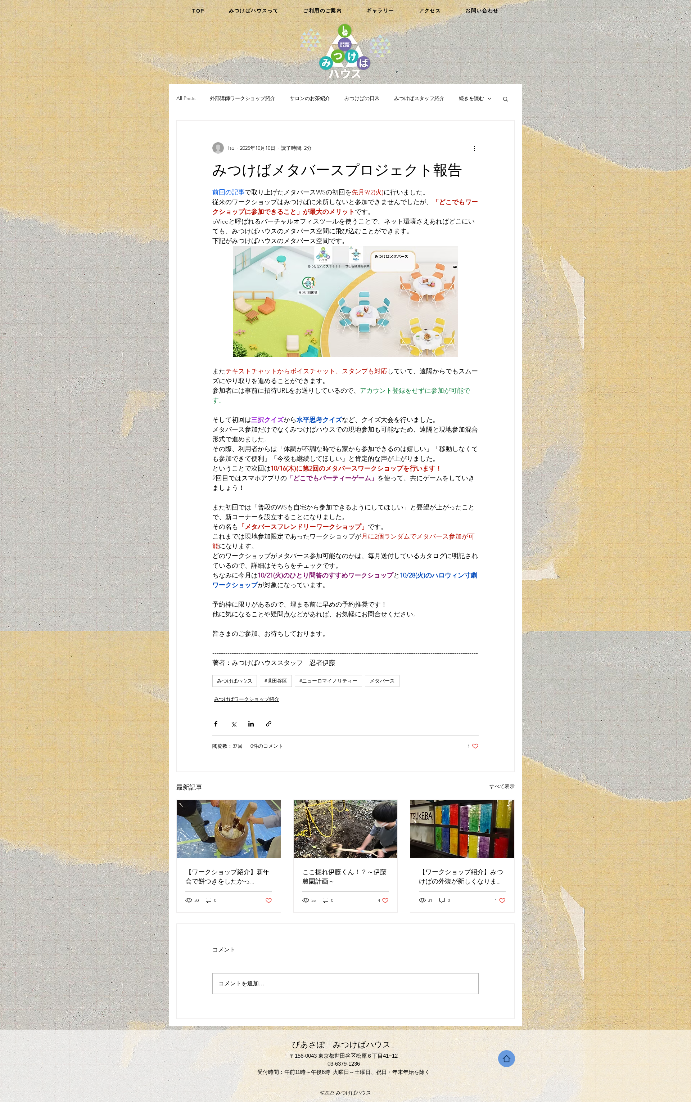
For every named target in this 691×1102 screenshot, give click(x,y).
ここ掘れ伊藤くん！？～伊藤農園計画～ (344, 876)
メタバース (382, 681)
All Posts (185, 98)
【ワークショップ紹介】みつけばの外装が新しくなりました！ (461, 876)
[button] (505, 99)
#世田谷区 (276, 681)
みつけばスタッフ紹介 (419, 98)
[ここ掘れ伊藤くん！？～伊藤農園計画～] (346, 829)
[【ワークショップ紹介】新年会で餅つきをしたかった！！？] (229, 829)
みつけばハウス (234, 681)
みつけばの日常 (362, 98)
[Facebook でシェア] (215, 723)
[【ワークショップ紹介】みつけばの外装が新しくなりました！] (462, 829)
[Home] (506, 1058)
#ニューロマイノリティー (328, 681)
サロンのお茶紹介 (310, 98)
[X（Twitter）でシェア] (233, 723)
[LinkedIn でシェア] (251, 723)
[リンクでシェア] (268, 723)
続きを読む (471, 98)
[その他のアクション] (474, 148)
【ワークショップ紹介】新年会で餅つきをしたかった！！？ (227, 876)
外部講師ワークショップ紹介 (242, 98)
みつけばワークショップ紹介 (246, 699)
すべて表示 (502, 786)
